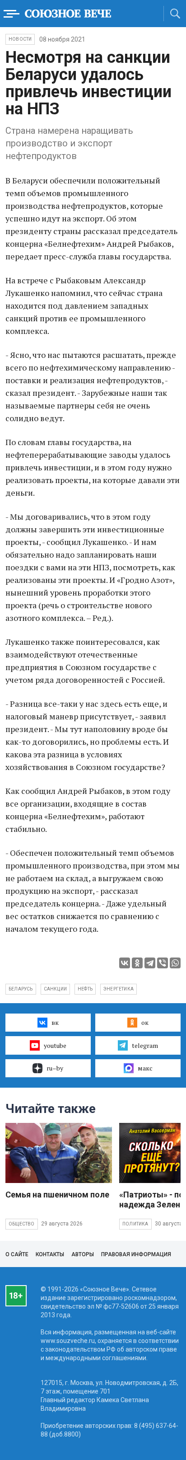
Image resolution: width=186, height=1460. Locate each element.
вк (55, 1022)
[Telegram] (149, 963)
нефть (85, 988)
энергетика (118, 988)
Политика (135, 1223)
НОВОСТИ (20, 39)
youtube (55, 1045)
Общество (22, 1223)
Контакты (50, 1254)
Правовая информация (136, 1254)
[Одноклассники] (137, 963)
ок (145, 1022)
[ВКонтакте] (124, 963)
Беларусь (21, 988)
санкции (55, 988)
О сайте (16, 1254)
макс (145, 1068)
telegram (145, 1045)
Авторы (82, 1254)
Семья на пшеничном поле (57, 1194)
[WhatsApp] (175, 963)
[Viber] (162, 963)
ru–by (54, 1068)
